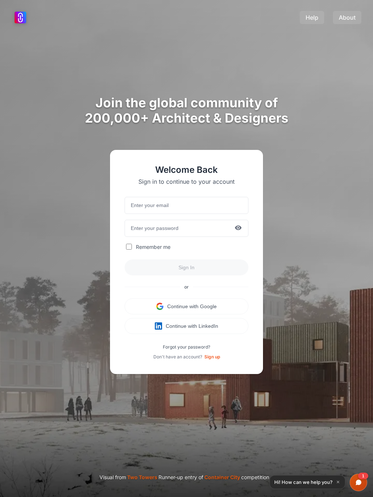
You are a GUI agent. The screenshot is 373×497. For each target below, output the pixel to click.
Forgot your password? (186, 347)
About (347, 17)
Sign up (212, 356)
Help (312, 17)
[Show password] (238, 228)
